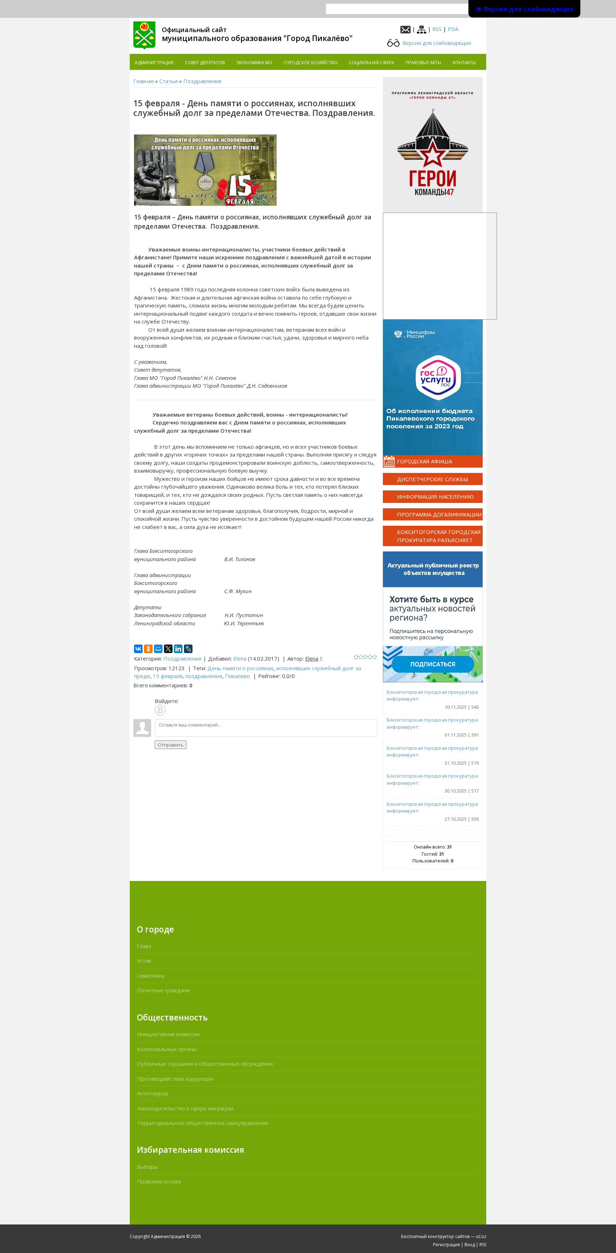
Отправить (171, 745)
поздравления (203, 675)
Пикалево (237, 675)
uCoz (481, 1236)
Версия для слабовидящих (436, 42)
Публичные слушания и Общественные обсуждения (205, 1063)
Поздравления (202, 81)
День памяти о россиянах (240, 668)
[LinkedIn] (178, 649)
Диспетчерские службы (432, 479)
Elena (239, 658)
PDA (453, 28)
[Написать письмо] (405, 28)
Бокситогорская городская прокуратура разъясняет (439, 536)
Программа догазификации (439, 514)
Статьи (168, 81)
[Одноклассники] (148, 649)
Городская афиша (424, 461)
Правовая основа (159, 1181)
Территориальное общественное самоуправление (202, 1122)
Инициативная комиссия (168, 1034)
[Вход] (160, 710)
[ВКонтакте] (138, 649)
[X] (168, 649)
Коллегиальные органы (167, 1049)
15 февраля (168, 675)
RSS (437, 28)
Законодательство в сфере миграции (185, 1108)
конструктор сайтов (448, 1236)
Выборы (147, 1166)
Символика (150, 975)
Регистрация (446, 1245)
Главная (143, 81)
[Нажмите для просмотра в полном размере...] (205, 169)
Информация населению (435, 496)
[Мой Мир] (158, 649)
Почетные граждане (163, 990)
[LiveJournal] (188, 649)
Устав (144, 960)
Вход (469, 1245)
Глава (144, 945)
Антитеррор (152, 1093)
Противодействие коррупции (175, 1078)
